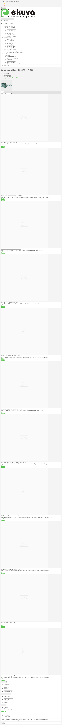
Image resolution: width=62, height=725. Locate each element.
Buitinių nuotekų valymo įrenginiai (15, 50)
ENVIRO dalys (10, 43)
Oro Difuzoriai (7, 53)
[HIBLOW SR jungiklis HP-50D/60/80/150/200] (24, 407)
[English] (4, 5)
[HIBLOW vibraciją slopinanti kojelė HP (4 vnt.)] (24, 567)
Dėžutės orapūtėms (11, 56)
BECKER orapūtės (11, 34)
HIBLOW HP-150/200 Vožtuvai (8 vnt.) (10, 302)
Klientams (3, 705)
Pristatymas (6, 684)
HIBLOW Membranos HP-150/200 (9, 142)
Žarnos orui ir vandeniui (12, 58)
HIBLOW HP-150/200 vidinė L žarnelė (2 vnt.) (11, 355)
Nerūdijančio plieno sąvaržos (14, 64)
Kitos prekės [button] (7, 55)
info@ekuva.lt (12, 1)
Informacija (3, 681)
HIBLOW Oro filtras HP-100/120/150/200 (11, 249)
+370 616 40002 (5, 1)
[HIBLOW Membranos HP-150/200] (24, 141)
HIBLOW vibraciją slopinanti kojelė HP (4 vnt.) (12, 569)
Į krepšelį (3, 147)
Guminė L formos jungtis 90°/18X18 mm (10, 676)
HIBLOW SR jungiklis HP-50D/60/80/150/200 (11, 409)
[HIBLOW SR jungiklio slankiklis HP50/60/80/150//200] (24, 461)
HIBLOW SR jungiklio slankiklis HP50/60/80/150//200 (13, 462)
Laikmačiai (9, 59)
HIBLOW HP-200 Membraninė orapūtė (10, 516)
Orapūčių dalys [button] (7, 37)
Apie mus (6, 685)
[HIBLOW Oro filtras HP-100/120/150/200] (24, 247)
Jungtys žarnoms (11, 62)
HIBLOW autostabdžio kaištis (8, 622)
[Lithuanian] (4, 3)
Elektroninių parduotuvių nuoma (8, 720)
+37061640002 (7, 714)
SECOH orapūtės (11, 27)
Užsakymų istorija (8, 709)
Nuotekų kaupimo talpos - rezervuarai (16, 52)
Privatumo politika (8, 690)
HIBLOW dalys (10, 40)
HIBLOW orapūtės (11, 29)
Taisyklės (6, 688)
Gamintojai (6, 699)
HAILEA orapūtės (11, 30)
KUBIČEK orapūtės (11, 36)
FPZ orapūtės (10, 33)
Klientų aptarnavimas (5, 694)
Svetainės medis (8, 701)
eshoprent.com (21, 720)
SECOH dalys (10, 39)
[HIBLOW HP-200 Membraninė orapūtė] (24, 514)
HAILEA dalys (10, 42)
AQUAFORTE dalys (11, 46)
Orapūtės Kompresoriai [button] (9, 26)
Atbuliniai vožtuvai (11, 61)
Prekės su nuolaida (8, 698)
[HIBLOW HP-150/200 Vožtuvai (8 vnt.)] (24, 301)
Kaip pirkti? (6, 687)
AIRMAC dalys (10, 45)
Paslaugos (6, 65)
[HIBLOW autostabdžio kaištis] (24, 621)
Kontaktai (18, 1)
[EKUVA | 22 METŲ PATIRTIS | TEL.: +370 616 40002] (18, 17)
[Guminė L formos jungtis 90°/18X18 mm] (24, 674)
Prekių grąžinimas (8, 691)
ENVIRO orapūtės (11, 32)
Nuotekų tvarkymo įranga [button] (10, 49)
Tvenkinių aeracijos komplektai (11, 48)
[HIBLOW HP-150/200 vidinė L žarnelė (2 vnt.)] (24, 354)
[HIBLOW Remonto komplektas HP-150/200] (24, 194)
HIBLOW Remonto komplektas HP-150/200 (11, 195)
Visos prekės (7, 696)
